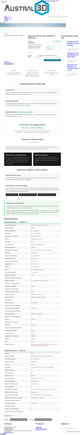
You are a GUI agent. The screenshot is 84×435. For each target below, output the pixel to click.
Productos (6, 18)
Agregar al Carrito (52, 60)
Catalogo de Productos (9, 432)
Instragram (44, 1)
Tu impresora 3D (7, 431)
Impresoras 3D (39, 427)
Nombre (6, 419)
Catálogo (6, 19)
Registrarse (53, 16)
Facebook (52, 1)
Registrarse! (69, 419)
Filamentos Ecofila (8, 18)
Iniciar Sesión (62, 16)
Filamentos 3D (39, 427)
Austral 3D (73, 431)
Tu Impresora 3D (7, 17)
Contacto (6, 20)
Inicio (5, 16)
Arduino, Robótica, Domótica (42, 428)
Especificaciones (7, 62)
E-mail (31, 419)
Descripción (6, 61)
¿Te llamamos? (68, 428)
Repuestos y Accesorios (41, 429)
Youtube (48, 1)
